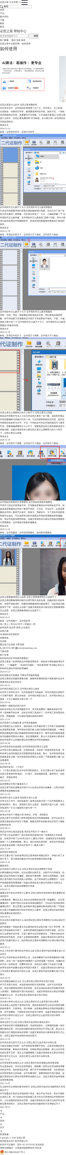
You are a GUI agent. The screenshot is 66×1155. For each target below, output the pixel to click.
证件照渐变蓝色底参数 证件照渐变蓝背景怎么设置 (24, 746)
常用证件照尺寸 (13, 234)
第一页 (3, 624)
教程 (2, 23)
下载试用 (4, 651)
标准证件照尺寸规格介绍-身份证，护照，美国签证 (24, 815)
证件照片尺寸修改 (32, 234)
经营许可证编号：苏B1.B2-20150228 (17, 1144)
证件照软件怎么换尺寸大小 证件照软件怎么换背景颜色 (26, 207)
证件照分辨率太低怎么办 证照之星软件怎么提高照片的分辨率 (29, 1002)
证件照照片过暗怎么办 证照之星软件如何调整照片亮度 (26, 869)
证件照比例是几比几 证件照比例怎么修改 (19, 689)
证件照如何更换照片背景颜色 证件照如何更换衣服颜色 (26, 502)
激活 (13, 40)
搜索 (35, 36)
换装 (23, 40)
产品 (2, 13)
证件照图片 (11, 621)
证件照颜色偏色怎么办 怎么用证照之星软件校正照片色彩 (27, 981)
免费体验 (4, 638)
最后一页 (31, 624)
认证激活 (25, 627)
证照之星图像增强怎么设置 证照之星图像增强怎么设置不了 (28, 597)
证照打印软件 (27, 132)
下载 (2, 20)
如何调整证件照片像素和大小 (14, 784)
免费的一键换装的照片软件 (13, 706)
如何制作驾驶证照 (8, 852)
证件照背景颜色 (26, 532)
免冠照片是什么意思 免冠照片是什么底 (18, 798)
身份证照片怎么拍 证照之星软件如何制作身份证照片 (25, 1022)
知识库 (12, 627)
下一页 (23, 624)
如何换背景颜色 (44, 532)
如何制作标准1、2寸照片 (12, 767)
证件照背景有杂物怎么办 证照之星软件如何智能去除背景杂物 (29, 1063)
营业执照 (39, 1144)
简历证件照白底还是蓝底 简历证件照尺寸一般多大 (24, 832)
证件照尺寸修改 (50, 234)
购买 (2, 27)
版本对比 (4, 16)
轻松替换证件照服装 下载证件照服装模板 (19, 675)
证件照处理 (24, 621)
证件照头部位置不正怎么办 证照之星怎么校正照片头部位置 (28, 1042)
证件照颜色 (11, 532)
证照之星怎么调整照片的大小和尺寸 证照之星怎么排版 (26, 412)
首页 (2, 10)
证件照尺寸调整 (31, 335)
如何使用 (4, 627)
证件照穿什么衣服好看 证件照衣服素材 (18, 723)
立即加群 (20, 644)
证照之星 (9, 2)
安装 (18, 40)
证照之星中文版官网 (9, 44)
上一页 (9, 624)
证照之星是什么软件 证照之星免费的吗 (18, 105)
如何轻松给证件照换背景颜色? (14, 658)
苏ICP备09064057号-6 (15, 1152)
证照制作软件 (12, 132)
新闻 (18, 627)
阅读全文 (4, 125)
